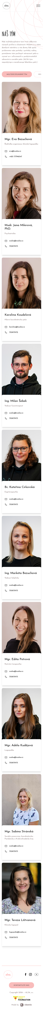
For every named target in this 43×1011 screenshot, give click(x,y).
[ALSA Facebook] (25, 975)
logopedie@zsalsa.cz (17, 932)
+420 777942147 (15, 157)
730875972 (13, 332)
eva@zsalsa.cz (15, 151)
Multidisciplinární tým (17, 74)
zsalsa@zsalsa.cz (16, 241)
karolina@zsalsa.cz (17, 327)
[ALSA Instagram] (30, 975)
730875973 (13, 246)
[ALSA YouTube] (36, 975)
